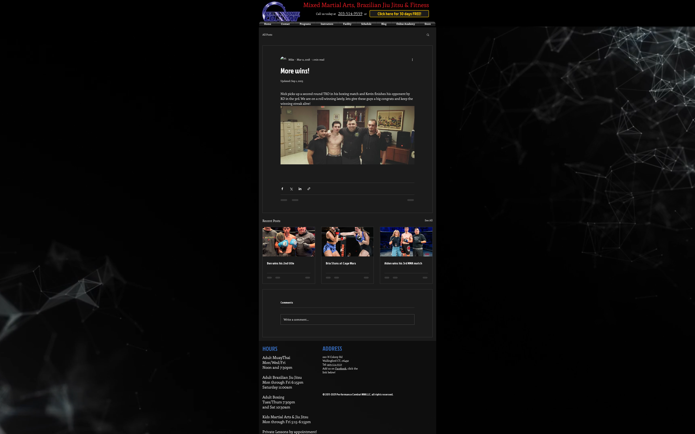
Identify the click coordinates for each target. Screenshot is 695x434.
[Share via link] (309, 188)
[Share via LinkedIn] (300, 188)
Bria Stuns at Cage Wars (341, 263)
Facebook (340, 368)
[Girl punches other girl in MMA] (347, 241)
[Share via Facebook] (282, 188)
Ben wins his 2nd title (280, 263)
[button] (428, 34)
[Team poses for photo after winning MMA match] (406, 241)
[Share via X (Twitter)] (291, 188)
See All (429, 220)
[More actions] (412, 59)
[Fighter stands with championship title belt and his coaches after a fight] (289, 241)
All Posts (267, 34)
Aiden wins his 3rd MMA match (403, 263)
